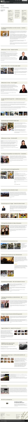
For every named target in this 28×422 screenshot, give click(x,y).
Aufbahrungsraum (18, 360)
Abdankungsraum (16, 361)
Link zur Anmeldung (10, 21)
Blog (15, 0)
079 (7, 403)
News (17, 0)
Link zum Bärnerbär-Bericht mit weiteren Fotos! (6, 110)
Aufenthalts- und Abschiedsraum (18, 365)
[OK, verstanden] (26, 420)
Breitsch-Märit (19, 125)
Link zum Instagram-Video (17, 184)
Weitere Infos (16, 17)
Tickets (22, 21)
